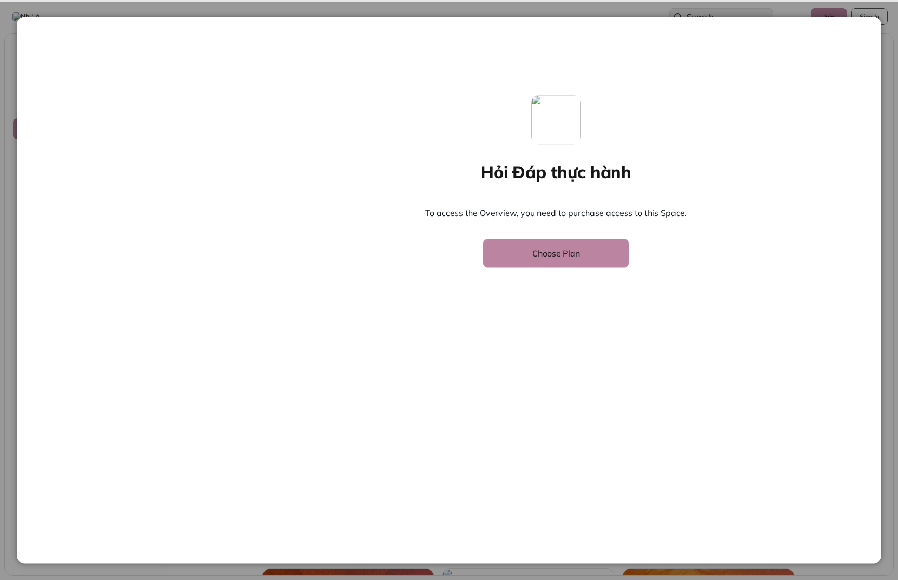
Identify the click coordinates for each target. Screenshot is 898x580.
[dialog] (449, 290)
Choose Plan (556, 253)
